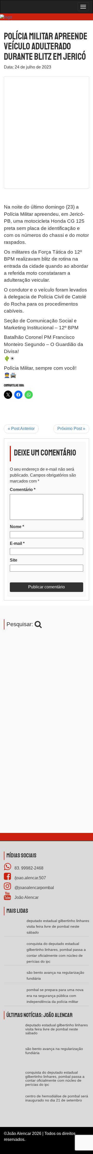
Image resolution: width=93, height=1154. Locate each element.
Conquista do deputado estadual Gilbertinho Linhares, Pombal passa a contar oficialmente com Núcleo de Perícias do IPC (54, 1078)
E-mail (17, 543)
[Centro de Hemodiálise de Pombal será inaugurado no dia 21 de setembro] (14, 1105)
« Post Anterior (21, 428)
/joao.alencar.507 (29, 878)
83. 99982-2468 (28, 868)
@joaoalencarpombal (33, 887)
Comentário (22, 489)
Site (13, 560)
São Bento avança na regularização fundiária (54, 1051)
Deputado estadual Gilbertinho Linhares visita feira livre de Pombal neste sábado (58, 927)
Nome (17, 526)
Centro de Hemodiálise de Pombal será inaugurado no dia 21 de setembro (56, 1098)
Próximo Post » (71, 428)
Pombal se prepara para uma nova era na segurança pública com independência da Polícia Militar (55, 996)
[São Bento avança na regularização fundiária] (14, 1057)
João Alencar (25, 897)
